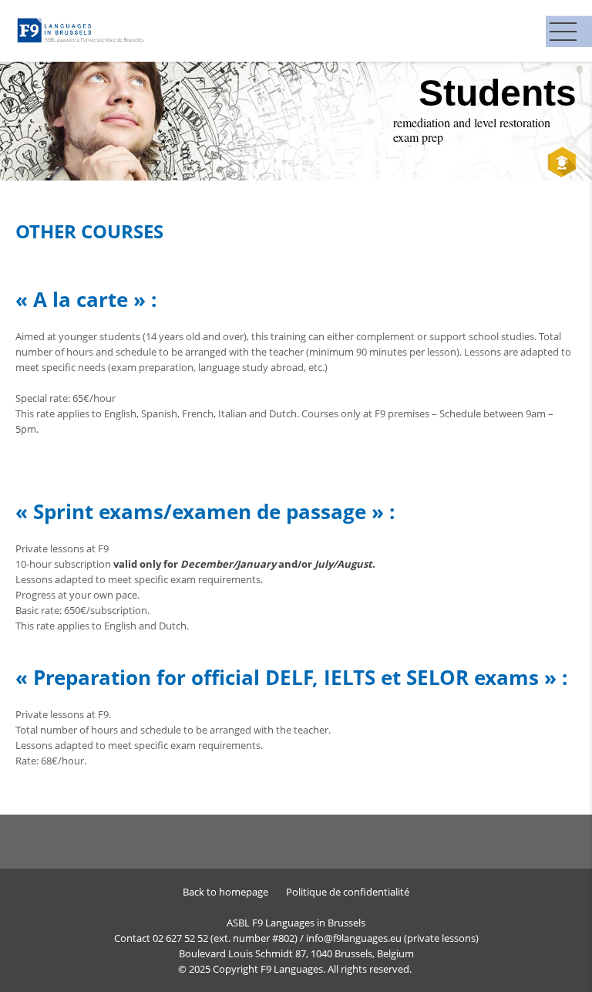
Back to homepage (225, 892)
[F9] (81, 30)
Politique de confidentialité (347, 892)
